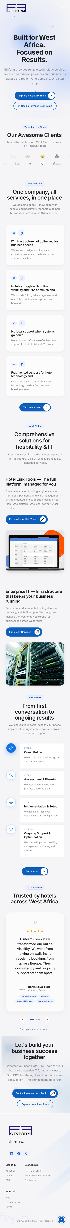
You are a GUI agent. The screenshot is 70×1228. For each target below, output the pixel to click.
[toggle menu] (63, 8)
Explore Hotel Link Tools (35, 1104)
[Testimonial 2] (36, 1019)
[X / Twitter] (26, 1153)
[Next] (47, 1019)
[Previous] (22, 1019)
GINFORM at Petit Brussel (38, 1175)
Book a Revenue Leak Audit (36, 105)
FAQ (8, 1180)
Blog (8, 1197)
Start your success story (33, 1029)
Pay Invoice (30, 1180)
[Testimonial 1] (32, 1019)
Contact (10, 1175)
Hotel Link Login (33, 1171)
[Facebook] (19, 1153)
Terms (9, 1206)
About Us (10, 1171)
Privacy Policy (13, 1202)
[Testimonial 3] (39, 1019)
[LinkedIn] (11, 1153)
